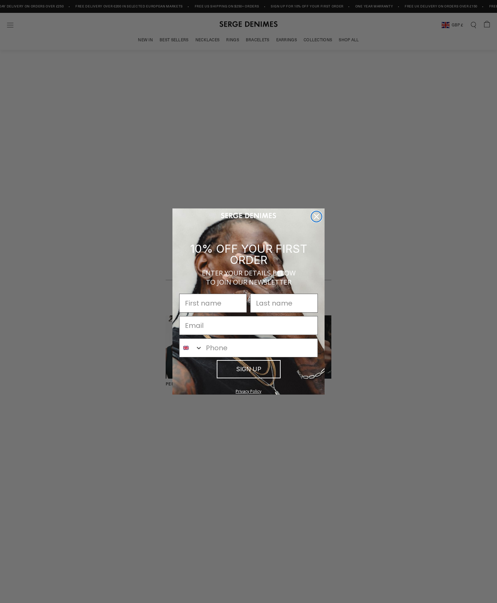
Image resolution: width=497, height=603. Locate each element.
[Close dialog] (316, 216)
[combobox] (191, 348)
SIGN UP (248, 369)
